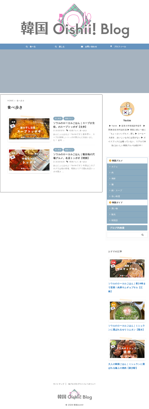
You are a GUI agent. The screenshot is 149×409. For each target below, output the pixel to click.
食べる (32, 46)
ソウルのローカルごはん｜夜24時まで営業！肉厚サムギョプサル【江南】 (127, 287)
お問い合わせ (90, 46)
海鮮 (113, 178)
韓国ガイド (117, 202)
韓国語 (114, 220)
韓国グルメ (117, 160)
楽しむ (61, 46)
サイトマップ (58, 384)
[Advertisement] (74, 72)
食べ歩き (83, 130)
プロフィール (119, 46)
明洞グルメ (74, 162)
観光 (113, 214)
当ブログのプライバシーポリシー (82, 384)
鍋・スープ (116, 190)
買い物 (114, 208)
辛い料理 (115, 196)
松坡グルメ (74, 130)
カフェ (114, 166)
